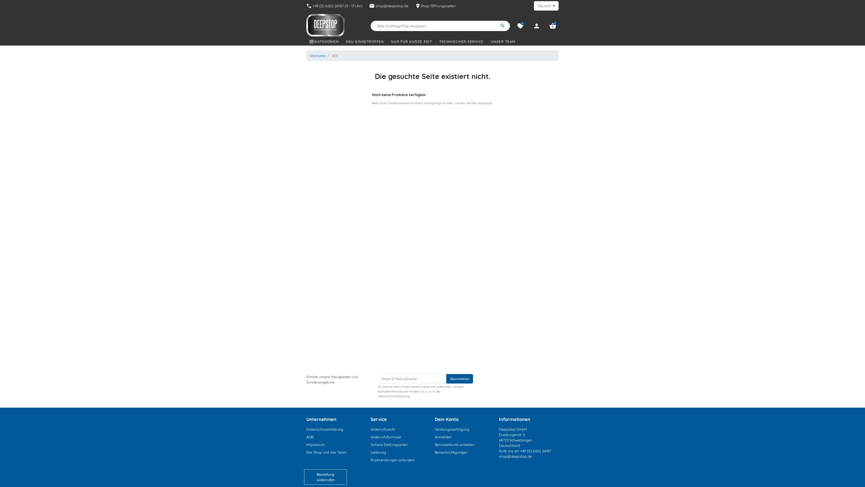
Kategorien (327, 41)
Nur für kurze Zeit (411, 41)
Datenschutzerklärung (324, 429)
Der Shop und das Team (326, 452)
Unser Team (503, 41)
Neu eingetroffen (365, 41)
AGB (309, 437)
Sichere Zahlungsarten (389, 444)
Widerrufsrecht (383, 429)
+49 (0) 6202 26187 (535, 451)
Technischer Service (461, 41)
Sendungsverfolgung (452, 429)
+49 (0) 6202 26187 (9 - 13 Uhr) (334, 6)
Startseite (318, 55)
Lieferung (378, 452)
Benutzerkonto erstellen (454, 444)
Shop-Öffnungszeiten (435, 6)
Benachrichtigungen (451, 452)
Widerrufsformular (386, 437)
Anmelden (443, 437)
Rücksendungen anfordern (393, 460)
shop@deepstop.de (388, 6)
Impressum (315, 444)
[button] (553, 26)
